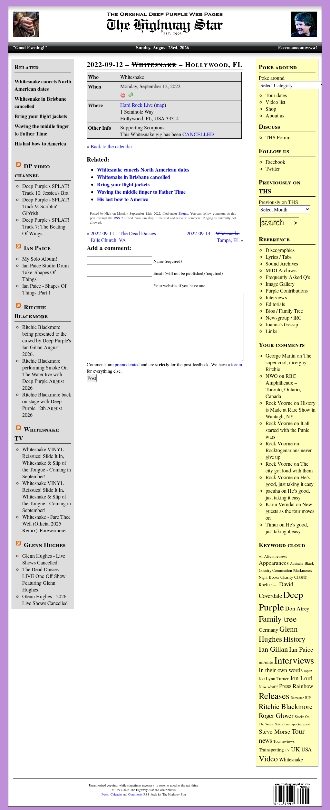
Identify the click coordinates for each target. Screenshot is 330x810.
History (294, 639)
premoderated (127, 364)
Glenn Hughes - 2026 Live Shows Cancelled (45, 599)
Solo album (282, 724)
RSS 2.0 (119, 218)
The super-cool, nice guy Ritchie (288, 362)
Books (274, 577)
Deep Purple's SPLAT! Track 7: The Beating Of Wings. (45, 226)
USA (306, 749)
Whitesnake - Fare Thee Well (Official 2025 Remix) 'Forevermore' (46, 523)
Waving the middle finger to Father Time (42, 129)
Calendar (116, 794)
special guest (301, 724)
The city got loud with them (289, 467)
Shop (271, 108)
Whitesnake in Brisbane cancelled (133, 177)
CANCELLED (198, 134)
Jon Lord (301, 678)
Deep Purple (281, 600)
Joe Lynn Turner (274, 678)
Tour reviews (284, 741)
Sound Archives (282, 263)
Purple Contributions (287, 290)
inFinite (266, 662)
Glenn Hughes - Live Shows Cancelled (43, 559)
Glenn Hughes (44, 544)
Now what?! (268, 686)
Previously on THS (278, 202)
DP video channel (32, 171)
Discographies (280, 250)
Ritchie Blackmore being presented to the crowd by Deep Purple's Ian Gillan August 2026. (46, 340)
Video (268, 758)
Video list (275, 101)
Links (271, 331)
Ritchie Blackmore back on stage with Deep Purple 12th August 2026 (46, 404)
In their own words (281, 670)
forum (236, 364)
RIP (308, 697)
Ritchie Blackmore (31, 312)
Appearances (274, 562)
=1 (261, 556)
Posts (105, 794)
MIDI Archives (281, 270)
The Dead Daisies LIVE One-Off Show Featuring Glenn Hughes (44, 579)
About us (275, 115)
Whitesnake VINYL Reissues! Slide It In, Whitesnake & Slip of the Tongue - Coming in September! (46, 462)
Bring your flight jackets (41, 116)
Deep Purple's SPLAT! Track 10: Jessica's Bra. (46, 189)
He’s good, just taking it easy (290, 480)
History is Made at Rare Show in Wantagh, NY (290, 409)
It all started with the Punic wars (287, 430)
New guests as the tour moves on (290, 511)
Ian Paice (37, 247)
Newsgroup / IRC (284, 317)
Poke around (272, 77)
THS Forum (278, 137)
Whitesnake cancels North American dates (43, 85)
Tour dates (276, 95)
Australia (296, 563)
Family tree (278, 618)
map (160, 104)
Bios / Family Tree (284, 310)
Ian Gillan (273, 649)
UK (295, 749)
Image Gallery (280, 283)
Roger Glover (276, 715)
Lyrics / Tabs (279, 256)
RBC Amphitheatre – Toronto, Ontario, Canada (283, 385)
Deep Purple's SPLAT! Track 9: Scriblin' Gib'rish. (45, 206)
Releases (274, 696)
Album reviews (275, 556)
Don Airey (297, 608)
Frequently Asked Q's (288, 277)
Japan (308, 670)
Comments (135, 794)
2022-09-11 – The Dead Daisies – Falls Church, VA (121, 236)
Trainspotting (271, 749)
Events (183, 213)
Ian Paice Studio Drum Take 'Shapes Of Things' (45, 272)
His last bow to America (40, 143)
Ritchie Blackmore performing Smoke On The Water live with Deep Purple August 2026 (45, 374)
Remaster (297, 697)
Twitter (273, 168)
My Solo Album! (39, 258)
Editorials (275, 304)
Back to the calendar (111, 146)
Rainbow (303, 686)
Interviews (276, 297)
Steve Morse (274, 731)
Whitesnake (291, 759)
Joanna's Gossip (282, 324)
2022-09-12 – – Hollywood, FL (165, 64)
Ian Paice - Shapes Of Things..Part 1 (44, 289)
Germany (268, 629)
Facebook (275, 161)
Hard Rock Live (136, 104)
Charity (286, 577)
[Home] (165, 35)
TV (287, 750)
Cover (273, 584)
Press (285, 686)
